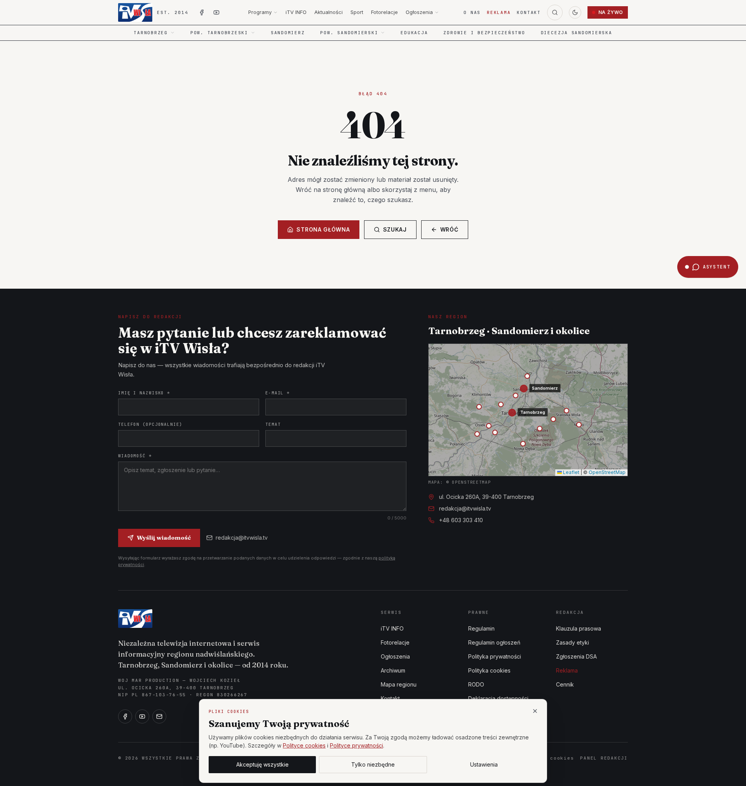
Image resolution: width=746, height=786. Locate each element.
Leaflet (570, 472)
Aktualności (328, 12)
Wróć (449, 229)
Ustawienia (484, 764)
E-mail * (277, 393)
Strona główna (323, 229)
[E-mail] (159, 716)
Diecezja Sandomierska (576, 32)
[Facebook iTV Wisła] (202, 12)
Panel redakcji (604, 758)
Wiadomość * (135, 455)
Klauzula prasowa (578, 628)
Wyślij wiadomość (164, 537)
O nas (472, 12)
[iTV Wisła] (135, 618)
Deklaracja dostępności (498, 698)
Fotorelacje (384, 12)
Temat (273, 424)
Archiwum (393, 670)
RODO (476, 684)
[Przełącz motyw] (575, 12)
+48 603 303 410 (461, 520)
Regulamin (481, 628)
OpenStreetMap (607, 472)
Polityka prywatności (494, 656)
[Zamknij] (535, 711)
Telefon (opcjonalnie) (150, 424)
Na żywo (610, 12)
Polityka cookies (489, 670)
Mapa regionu (399, 684)
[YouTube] (142, 716)
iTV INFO (296, 12)
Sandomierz (288, 32)
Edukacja (414, 32)
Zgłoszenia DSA (576, 656)
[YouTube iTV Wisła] (216, 12)
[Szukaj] (555, 12)
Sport (356, 12)
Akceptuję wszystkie (262, 764)
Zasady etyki (572, 642)
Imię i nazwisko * (144, 393)
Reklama (499, 12)
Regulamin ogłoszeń (494, 642)
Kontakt (528, 12)
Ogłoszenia (419, 12)
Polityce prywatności (356, 745)
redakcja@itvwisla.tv (242, 537)
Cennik (565, 684)
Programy (260, 12)
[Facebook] (125, 716)
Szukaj (395, 229)
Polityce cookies (304, 745)
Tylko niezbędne (373, 764)
